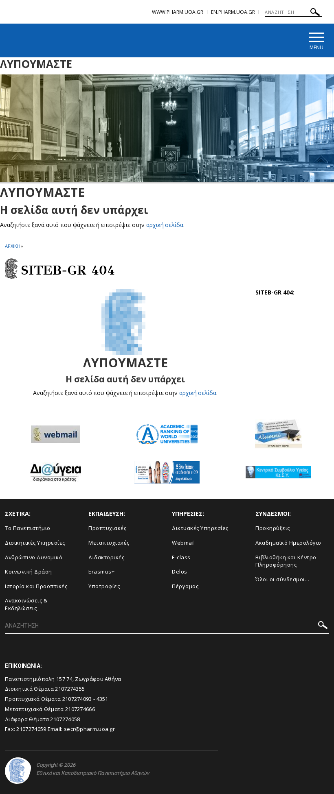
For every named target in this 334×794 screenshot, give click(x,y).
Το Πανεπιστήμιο (28, 528)
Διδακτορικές (106, 557)
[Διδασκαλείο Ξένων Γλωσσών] (167, 475)
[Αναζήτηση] (315, 13)
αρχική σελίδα (164, 225)
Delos (179, 571)
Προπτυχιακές (107, 528)
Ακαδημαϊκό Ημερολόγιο (288, 542)
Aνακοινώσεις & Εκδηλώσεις (26, 604)
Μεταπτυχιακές (109, 542)
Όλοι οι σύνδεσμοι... (282, 579)
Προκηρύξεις (272, 528)
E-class (181, 557)
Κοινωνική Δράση (28, 571)
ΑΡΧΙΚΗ (12, 246)
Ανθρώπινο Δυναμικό (33, 557)
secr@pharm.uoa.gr (89, 729)
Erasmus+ (101, 571)
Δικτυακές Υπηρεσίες (200, 528)
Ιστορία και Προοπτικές (36, 586)
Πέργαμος (185, 586)
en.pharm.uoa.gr (233, 12)
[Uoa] (18, 770)
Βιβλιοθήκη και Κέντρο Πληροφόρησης (285, 561)
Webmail (183, 542)
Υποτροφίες (104, 586)
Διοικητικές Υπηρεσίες (35, 542)
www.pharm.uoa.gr (177, 12)
